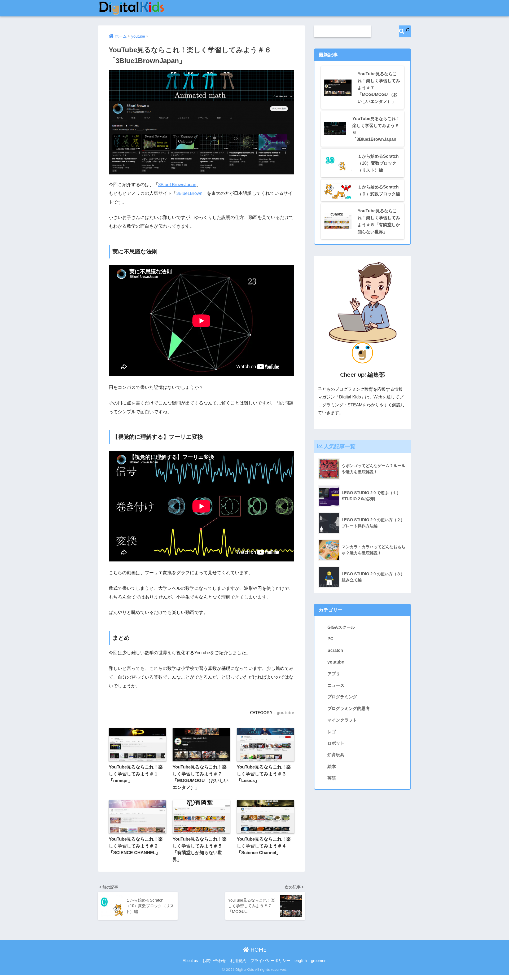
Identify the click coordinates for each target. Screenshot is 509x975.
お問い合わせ (214, 961)
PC (330, 638)
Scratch (335, 650)
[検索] (405, 31)
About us (190, 961)
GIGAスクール (341, 627)
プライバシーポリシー (270, 961)
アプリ (333, 673)
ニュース (335, 685)
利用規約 (238, 961)
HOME (257, 949)
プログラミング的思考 (348, 708)
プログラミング (342, 696)
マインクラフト (342, 720)
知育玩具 (335, 754)
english (301, 961)
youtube (285, 712)
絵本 (331, 766)
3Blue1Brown (189, 193)
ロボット (335, 743)
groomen (318, 961)
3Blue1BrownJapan (177, 184)
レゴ (331, 731)
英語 (331, 778)
